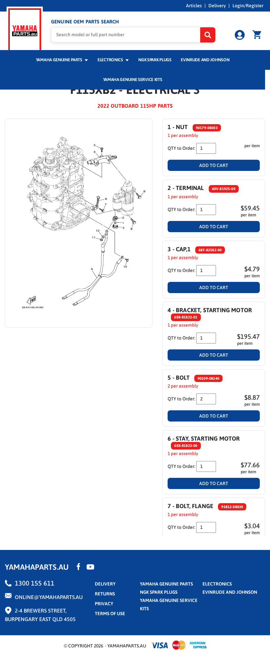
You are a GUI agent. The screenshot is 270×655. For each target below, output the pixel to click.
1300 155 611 (34, 583)
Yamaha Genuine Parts (59, 59)
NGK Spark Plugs (154, 59)
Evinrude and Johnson (205, 59)
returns (105, 593)
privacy (104, 603)
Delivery (217, 5)
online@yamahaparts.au (49, 597)
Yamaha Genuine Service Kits (132, 79)
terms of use (110, 613)
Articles (194, 5)
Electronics (110, 59)
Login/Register (247, 5)
